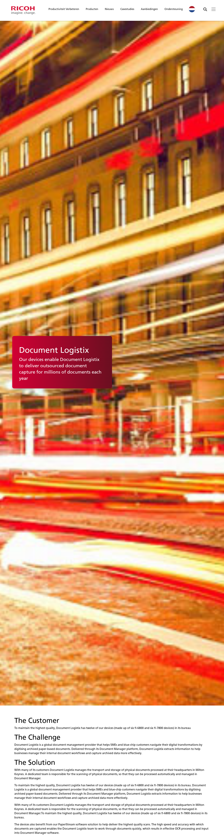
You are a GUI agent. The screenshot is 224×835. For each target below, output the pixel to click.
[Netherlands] (192, 9)
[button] (63, 10)
